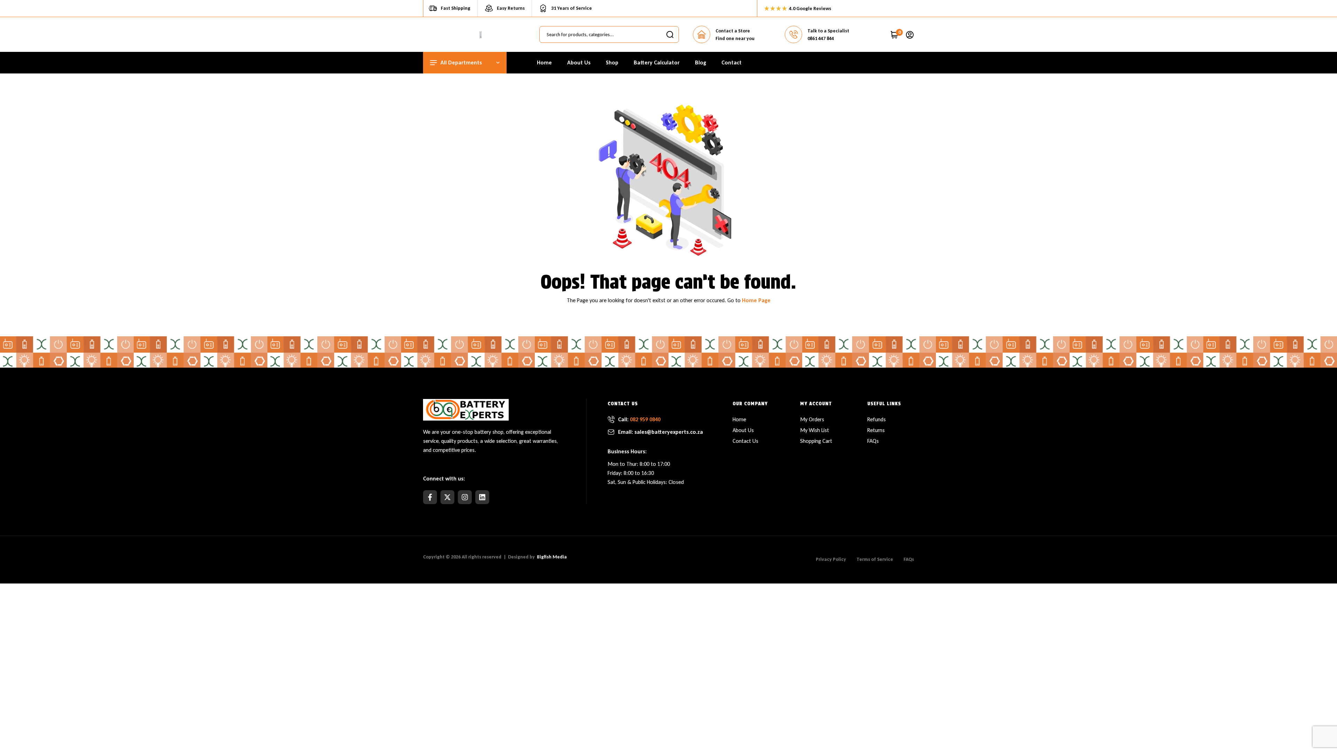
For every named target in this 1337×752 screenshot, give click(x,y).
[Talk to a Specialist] (793, 34)
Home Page (756, 300)
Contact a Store (733, 31)
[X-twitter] (447, 497)
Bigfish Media (552, 557)
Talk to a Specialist (828, 31)
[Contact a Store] (701, 34)
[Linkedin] (482, 497)
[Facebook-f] (430, 497)
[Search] (670, 34)
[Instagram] (465, 497)
